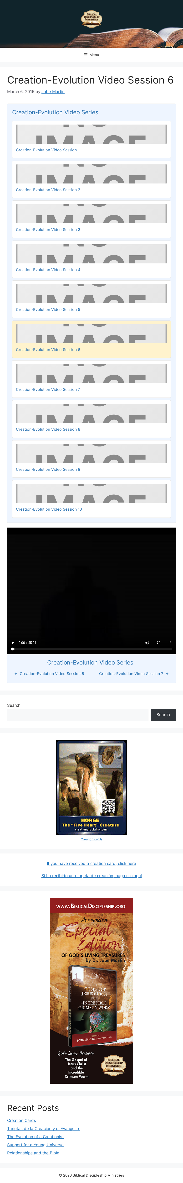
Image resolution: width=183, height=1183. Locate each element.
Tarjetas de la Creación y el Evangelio (43, 1128)
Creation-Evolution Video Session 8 (48, 429)
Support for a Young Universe (35, 1144)
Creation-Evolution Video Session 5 (48, 309)
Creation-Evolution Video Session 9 (48, 469)
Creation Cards (21, 1120)
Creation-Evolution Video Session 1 (48, 149)
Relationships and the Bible (33, 1153)
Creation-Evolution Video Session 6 (48, 349)
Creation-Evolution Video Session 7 (48, 389)
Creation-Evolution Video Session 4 (48, 269)
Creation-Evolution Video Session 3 (48, 229)
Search (13, 705)
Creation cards (91, 839)
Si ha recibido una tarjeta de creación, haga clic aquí (91, 875)
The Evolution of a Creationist (35, 1136)
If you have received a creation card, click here (91, 863)
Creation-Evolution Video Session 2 (48, 189)
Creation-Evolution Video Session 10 (49, 509)
